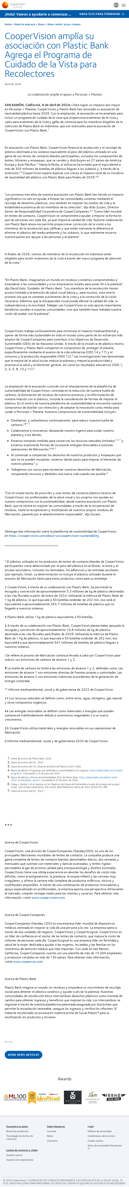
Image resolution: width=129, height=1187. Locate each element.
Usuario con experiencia (19, 1160)
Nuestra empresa (25, 24)
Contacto (52, 1141)
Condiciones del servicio (101, 1136)
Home (8, 24)
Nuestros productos (17, 1131)
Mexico (116, 5)
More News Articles (23, 1054)
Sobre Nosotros (56, 1126)
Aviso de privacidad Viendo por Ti (105, 1146)
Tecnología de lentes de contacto (19, 1137)
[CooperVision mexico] (64, 5)
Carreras (51, 1131)
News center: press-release (64, 24)
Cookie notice (95, 1141)
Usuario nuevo (14, 1155)
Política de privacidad (99, 1131)
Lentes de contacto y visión (22, 1150)
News (41, 24)
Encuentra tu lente (17, 1126)
